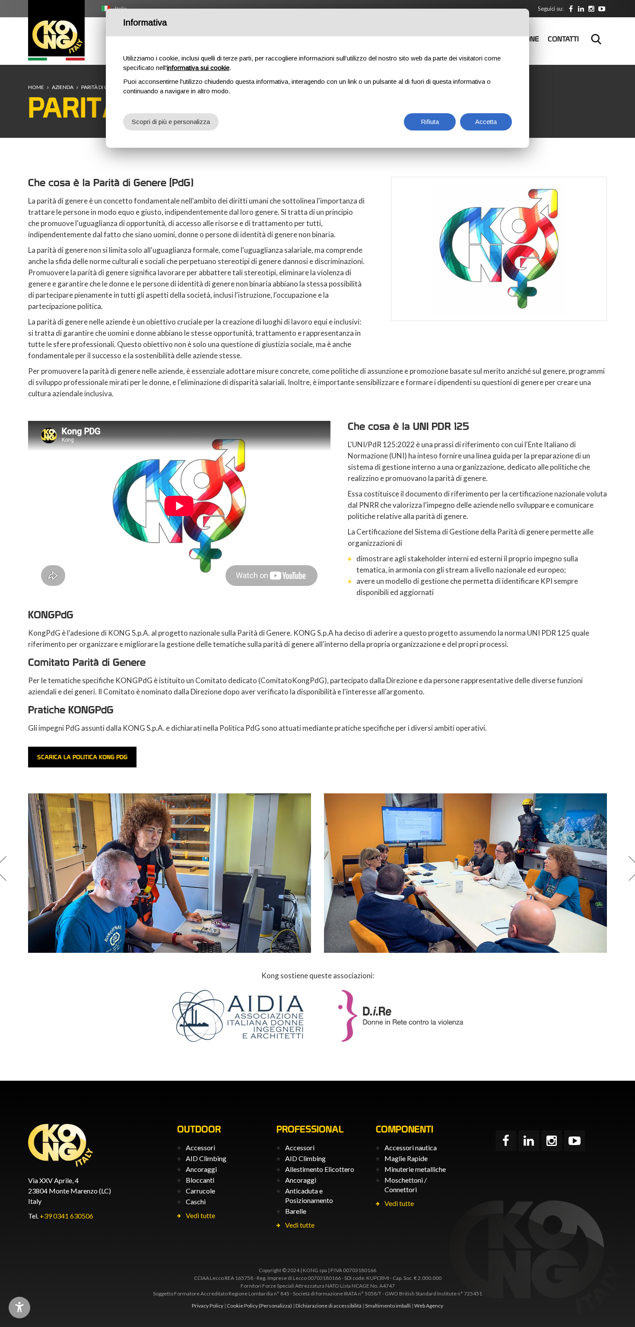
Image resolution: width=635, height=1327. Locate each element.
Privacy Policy (207, 1305)
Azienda (62, 87)
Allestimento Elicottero (319, 1169)
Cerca (596, 39)
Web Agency (428, 1305)
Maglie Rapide (406, 1158)
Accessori (200, 1147)
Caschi (196, 1201)
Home (36, 87)
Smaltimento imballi (388, 1305)
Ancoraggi (201, 1169)
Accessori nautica (410, 1147)
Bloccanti (200, 1180)
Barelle (295, 1211)
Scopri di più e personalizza (171, 121)
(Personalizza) (275, 1305)
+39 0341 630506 (66, 1216)
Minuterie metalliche (415, 1169)
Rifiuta (430, 121)
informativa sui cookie (198, 67)
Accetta (486, 121)
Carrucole (200, 1191)
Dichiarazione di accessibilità (328, 1305)
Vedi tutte (200, 1215)
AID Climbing (206, 1158)
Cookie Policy (242, 1305)
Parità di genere (102, 87)
